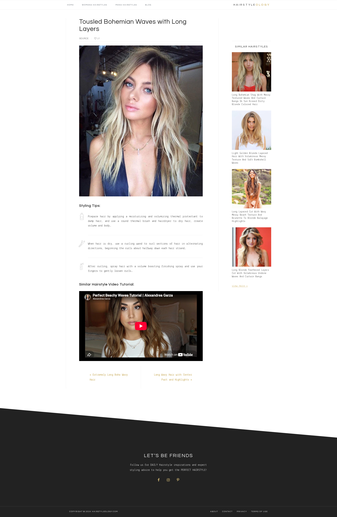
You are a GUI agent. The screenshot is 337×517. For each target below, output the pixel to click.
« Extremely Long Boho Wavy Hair (109, 377)
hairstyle (251, 4)
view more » (240, 286)
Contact (227, 511)
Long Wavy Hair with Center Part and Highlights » (173, 377)
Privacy (242, 511)
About (214, 511)
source (83, 38)
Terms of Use (259, 511)
